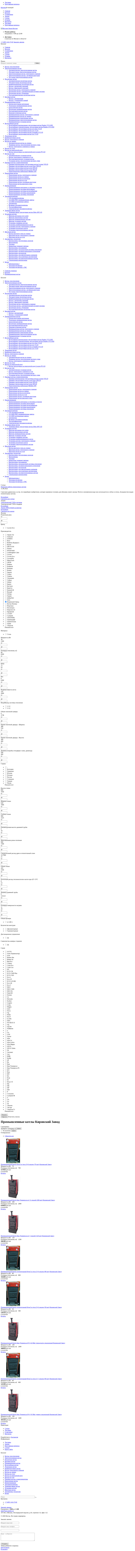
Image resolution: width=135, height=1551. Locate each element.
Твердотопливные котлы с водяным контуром (24, 75)
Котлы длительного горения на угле (21, 157)
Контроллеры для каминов (18, 248)
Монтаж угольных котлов (17, 221)
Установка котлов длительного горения (22, 226)
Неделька (10, 606)
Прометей (10, 612)
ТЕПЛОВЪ (11, 618)
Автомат (10, 1052)
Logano (9, 1003)
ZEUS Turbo (11, 1048)
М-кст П (10, 1082)
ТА (8, 1099)
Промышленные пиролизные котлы (21, 118)
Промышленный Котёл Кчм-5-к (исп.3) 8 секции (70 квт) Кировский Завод (26, 1164)
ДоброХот (10, 598)
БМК (8, 1056)
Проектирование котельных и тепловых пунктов (25, 187)
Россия (9, 777)
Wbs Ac (9, 1040)
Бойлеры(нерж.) (14, 264)
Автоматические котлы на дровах (20, 143)
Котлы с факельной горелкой (18, 88)
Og (8, 1013)
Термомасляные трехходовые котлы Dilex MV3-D (25, 212)
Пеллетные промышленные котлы (20, 109)
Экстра (9, 1107)
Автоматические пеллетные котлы (20, 81)
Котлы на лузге (10, 148)
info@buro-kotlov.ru (7, 1511)
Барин (9, 584)
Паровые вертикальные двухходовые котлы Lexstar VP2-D (28, 164)
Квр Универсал (12, 1066)
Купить (3, 1173)
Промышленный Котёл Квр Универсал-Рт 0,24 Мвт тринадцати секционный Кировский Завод (33, 1343)
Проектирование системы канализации (22, 193)
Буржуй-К (10, 590)
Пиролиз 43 (11, 610)
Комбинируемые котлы (12, 138)
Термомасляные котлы (12, 210)
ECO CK (10, 971)
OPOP (9, 562)
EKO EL (10, 991)
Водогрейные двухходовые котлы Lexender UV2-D (26, 132)
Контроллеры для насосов (17, 253)
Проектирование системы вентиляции (22, 189)
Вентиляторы (13, 242)
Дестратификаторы (15, 207)
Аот (8, 1054)
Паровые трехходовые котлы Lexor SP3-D (23, 170)
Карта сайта (9, 1449)
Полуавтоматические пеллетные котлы (22, 95)
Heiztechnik (11, 550)
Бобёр (9, 1058)
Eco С (9, 985)
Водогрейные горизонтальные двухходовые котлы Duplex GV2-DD (31, 127)
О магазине (8, 1432)
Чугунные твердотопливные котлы (20, 77)
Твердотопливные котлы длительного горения (24, 74)
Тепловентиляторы (11, 196)
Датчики (12, 244)
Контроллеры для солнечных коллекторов (23, 257)
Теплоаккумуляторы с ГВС (18, 267)
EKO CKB (10, 989)
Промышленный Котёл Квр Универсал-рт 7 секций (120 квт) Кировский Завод (27, 1236)
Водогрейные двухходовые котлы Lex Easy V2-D (25, 129)
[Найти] (35, 1497)
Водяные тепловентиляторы (18, 205)
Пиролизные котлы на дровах (19, 177)
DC (8, 969)
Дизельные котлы (11, 136)
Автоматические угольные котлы (20, 155)
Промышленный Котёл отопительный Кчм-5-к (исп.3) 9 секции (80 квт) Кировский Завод (31, 1271)
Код (8, 1072)
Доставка (8, 2)
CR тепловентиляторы (16, 198)
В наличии (7, 1131)
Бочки (7, 262)
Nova (9, 1011)
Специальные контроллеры (18, 260)
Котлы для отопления (12, 66)
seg (8, 1024)
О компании (9, 14)
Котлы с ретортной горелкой (18, 86)
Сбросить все (9, 1136)
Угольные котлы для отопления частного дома (24, 161)
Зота (8, 600)
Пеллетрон (10, 608)
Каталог (7, 13)
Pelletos (9, 564)
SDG (8, 1021)
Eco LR (9, 983)
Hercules (10, 999)
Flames (9, 548)
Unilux (9, 574)
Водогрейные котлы (11, 123)
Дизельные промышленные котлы (20, 106)
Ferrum (9, 995)
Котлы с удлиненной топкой (18, 100)
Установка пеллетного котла (18, 228)
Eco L (9, 977)
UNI (8, 1034)
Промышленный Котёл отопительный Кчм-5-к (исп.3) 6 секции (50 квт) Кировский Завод (31, 1307)
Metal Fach (10, 560)
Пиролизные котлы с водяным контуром (22, 182)
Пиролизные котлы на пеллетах (19, 178)
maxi (8, 1009)
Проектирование (10, 185)
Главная (7, 11)
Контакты (8, 21)
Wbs (8, 1038)
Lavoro (9, 554)
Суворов (10, 616)
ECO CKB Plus (12, 973)
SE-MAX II (11, 1022)
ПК (8, 1086)
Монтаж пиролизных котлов (18, 217)
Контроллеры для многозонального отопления (24, 251)
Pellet (9, 1015)
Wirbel (9, 582)
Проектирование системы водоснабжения (23, 191)
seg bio (9, 1026)
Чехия (9, 783)
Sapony (9, 572)
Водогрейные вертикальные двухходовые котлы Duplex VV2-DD (31, 125)
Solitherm (10, 1028)
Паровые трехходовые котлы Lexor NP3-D (23, 168)
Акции (7, 16)
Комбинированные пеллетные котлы (21, 84)
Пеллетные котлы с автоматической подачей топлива (27, 91)
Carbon (9, 963)
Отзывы (7, 20)
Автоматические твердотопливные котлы (23, 70)
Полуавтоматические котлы (18, 111)
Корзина (3, 7)
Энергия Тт (11, 1109)
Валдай (9, 592)
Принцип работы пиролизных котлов (13, 487)
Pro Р (9, 1017)
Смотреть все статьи (8, 499)
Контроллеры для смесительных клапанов (23, 255)
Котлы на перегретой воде (14, 150)
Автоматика (13, 203)
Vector (9, 1036)
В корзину (4, 1549)
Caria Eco (10, 965)
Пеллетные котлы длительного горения (22, 90)
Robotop (10, 568)
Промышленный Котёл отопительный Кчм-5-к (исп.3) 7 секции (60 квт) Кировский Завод (31, 1379)
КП (8, 1074)
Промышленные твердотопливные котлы (23, 120)
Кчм (8, 1078)
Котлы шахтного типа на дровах (20, 233)
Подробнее (4, 497)
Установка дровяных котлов (18, 223)
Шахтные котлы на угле (17, 237)
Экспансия (14, 1437)
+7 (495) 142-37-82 (7, 42)
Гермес (9, 596)
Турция (9, 781)
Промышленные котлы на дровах (20, 116)
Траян (9, 623)
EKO (8, 987)
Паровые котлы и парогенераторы (16, 162)
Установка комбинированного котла (21, 225)
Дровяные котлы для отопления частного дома (24, 145)
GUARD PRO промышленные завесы (21, 200)
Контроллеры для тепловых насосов (21, 241)
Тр (8, 1103)
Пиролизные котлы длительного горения (22, 175)
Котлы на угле (9, 154)
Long (8, 1005)
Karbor (9, 1001)
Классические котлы (16, 107)
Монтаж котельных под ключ (18, 216)
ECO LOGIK (11, 981)
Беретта (9, 588)
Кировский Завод (13, 602)
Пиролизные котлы (11, 173)
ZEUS (9, 1046)
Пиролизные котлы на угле (18, 180)
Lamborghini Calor (13, 552)
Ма (8, 1084)
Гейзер (9, 594)
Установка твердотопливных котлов (21, 230)
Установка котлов (11, 214)
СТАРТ (9, 614)
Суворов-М (11, 1095)
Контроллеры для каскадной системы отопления (25, 249)
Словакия (10, 779)
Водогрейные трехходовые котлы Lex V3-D (23, 134)
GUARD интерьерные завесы (19, 201)
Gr (8, 997)
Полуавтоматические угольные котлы (21, 159)
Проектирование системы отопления (21, 194)
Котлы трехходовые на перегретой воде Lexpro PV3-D (27, 152)
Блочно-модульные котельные (19, 104)
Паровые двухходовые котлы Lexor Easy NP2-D (25, 166)
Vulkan (9, 580)
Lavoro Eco (11, 556)
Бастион (10, 586)
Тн (8, 1101)
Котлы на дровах (10, 141)
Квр (8, 1064)
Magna (9, 1007)
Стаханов (10, 1094)
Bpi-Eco (9, 961)
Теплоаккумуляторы (15, 265)
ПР (8, 1088)
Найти (37, 63)
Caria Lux (10, 967)
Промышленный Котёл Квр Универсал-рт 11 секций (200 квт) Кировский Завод (28, 1200)
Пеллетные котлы (11, 79)
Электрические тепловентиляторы (20, 209)
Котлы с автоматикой (16, 98)
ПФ (8, 1090)
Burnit (9, 544)
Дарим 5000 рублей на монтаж (11, 508)
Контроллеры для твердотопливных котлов (23, 258)
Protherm (10, 566)
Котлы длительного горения (14, 139)
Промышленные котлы (12, 102)
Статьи (7, 18)
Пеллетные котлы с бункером (19, 93)
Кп (8, 1076)
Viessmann (10, 578)
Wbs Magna (11, 1044)
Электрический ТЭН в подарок (11, 502)
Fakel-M (9, 993)
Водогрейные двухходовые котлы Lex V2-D (23, 130)
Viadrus (9, 576)
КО (8, 1070)
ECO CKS (10, 975)
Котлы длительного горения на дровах (22, 146)
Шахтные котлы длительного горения (21, 235)
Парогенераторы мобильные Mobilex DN (22, 171)
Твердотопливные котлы (13, 68)
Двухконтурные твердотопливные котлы (22, 72)
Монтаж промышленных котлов (19, 219)
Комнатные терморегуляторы (18, 246)
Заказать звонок (19, 42)
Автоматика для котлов (13, 239)
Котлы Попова (12, 604)
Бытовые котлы (10, 97)
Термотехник (11, 621)
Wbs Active (10, 1042)
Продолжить (5, 1547)
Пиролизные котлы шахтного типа (20, 184)
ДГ (8, 1060)
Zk (8, 1050)
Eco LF (9, 979)
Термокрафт (11, 619)
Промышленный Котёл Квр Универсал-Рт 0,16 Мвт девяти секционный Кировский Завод (31, 1414)
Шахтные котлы (10, 232)
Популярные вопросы (12, 4)
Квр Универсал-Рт (13, 1068)
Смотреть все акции (7, 511)
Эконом (9, 1105)
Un (8, 1032)
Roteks (9, 570)
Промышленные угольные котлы (20, 122)
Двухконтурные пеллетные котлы (20, 82)
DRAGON (10, 546)
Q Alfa (9, 1019)
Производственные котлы (17, 113)
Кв (8, 1062)
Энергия (10, 625)
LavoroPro (10, 558)
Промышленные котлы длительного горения (24, 114)
